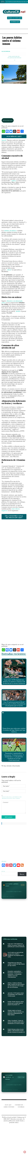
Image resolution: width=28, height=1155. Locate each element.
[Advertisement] (14, 99)
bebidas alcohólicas (10, 230)
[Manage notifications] (24, 1152)
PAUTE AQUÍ (8, 1105)
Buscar (3, 871)
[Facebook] (11, 1112)
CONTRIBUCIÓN (19, 1105)
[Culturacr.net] (14, 12)
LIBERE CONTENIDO (9, 1107)
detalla (18, 311)
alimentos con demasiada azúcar (12, 302)
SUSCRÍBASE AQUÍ (15, 21)
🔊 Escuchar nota (7, 120)
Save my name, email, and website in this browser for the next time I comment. (11, 797)
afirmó (9, 270)
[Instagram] (14, 1112)
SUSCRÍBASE (21, 1107)
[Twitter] (17, 1112)
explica (14, 180)
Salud (3, 51)
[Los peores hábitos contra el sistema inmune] (14, 93)
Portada (7, 51)
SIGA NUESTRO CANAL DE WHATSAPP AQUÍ (14, 517)
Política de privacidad (9, 1117)
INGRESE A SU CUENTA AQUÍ (14, 18)
